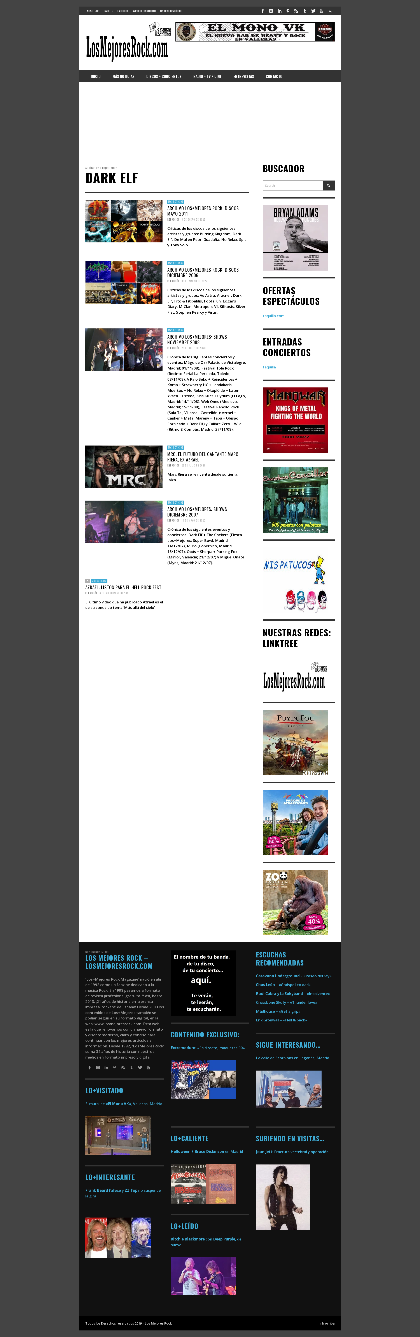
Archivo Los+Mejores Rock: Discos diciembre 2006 (203, 272)
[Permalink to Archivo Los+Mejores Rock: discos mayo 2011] (124, 220)
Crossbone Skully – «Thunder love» (286, 1002)
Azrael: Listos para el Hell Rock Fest (123, 587)
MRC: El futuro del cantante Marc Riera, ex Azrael (202, 457)
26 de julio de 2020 (194, 348)
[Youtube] (321, 11)
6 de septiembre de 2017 (115, 593)
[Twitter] (313, 11)
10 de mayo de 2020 (193, 520)
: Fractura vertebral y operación (292, 1151)
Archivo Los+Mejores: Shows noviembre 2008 (197, 339)
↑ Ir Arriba (327, 1323)
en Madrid (207, 1151)
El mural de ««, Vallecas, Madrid (123, 1103)
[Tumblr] (305, 11)
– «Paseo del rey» (294, 975)
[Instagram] (271, 11)
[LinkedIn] (279, 11)
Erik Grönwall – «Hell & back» (281, 1020)
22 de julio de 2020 (194, 465)
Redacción (173, 219)
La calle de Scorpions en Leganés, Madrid (293, 1057)
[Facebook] (263, 11)
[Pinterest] (288, 11)
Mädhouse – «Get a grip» (278, 1011)
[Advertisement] (210, 122)
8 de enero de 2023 (193, 219)
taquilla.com (274, 315)
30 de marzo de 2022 (194, 281)
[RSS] (296, 11)
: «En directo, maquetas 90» (208, 1047)
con (191, 1239)
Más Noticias (175, 201)
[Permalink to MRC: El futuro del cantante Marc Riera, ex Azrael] (124, 466)
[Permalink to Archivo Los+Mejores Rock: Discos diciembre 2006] (124, 282)
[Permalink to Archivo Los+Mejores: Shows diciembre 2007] (124, 521)
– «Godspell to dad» (283, 984)
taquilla (269, 367)
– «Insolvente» (293, 993)
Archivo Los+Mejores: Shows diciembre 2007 (197, 511)
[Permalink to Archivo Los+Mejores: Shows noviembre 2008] (124, 349)
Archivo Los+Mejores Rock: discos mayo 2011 (203, 211)
